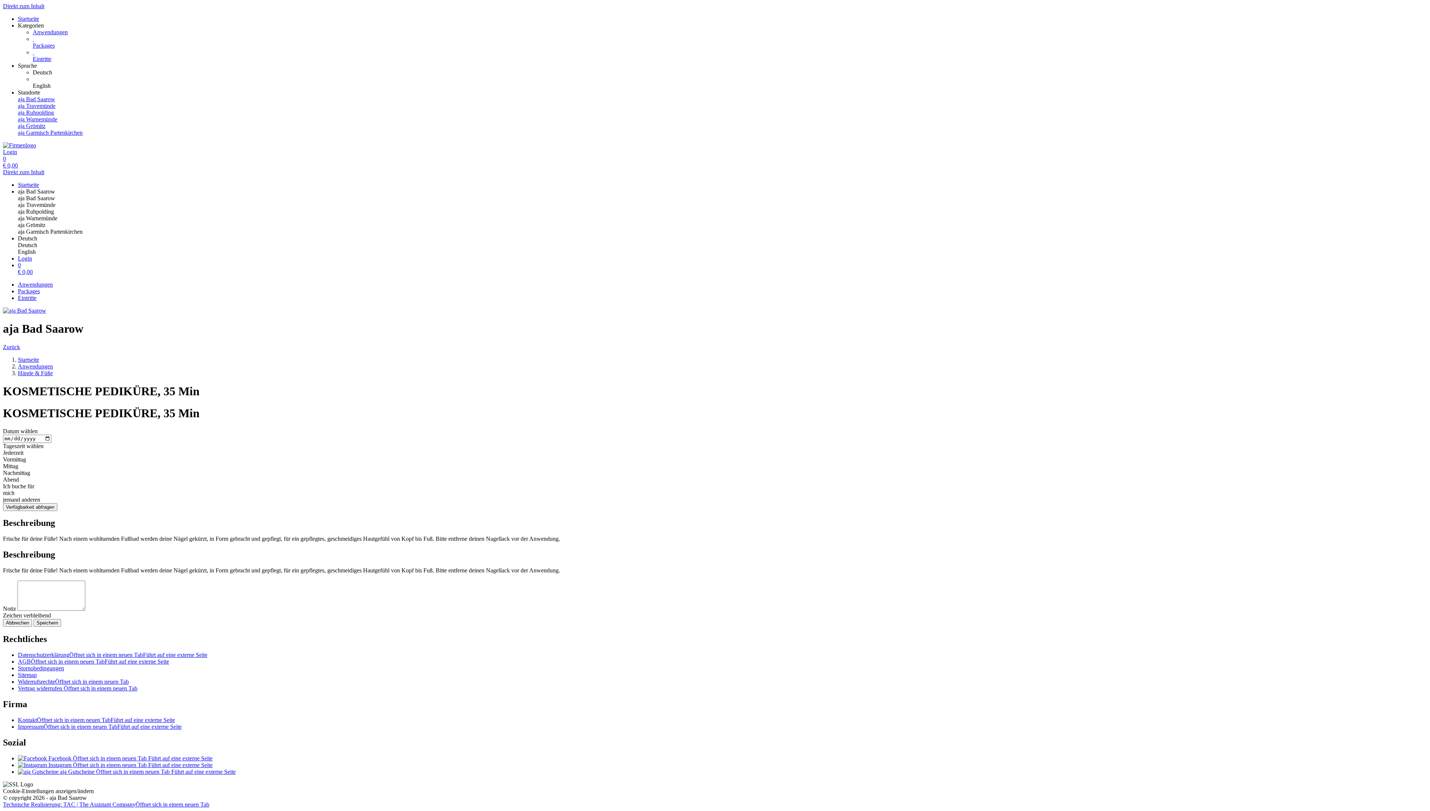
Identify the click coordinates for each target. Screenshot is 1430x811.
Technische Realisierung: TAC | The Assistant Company (106, 804)
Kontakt (96, 720)
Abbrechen (17, 623)
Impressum (100, 727)
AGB (93, 661)
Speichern (47, 623)
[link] (730, 72)
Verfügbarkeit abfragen (30, 507)
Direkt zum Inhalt (23, 6)
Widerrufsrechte (73, 682)
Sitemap (27, 675)
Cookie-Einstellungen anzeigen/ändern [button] (48, 791)
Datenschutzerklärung (112, 655)
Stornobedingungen (41, 668)
